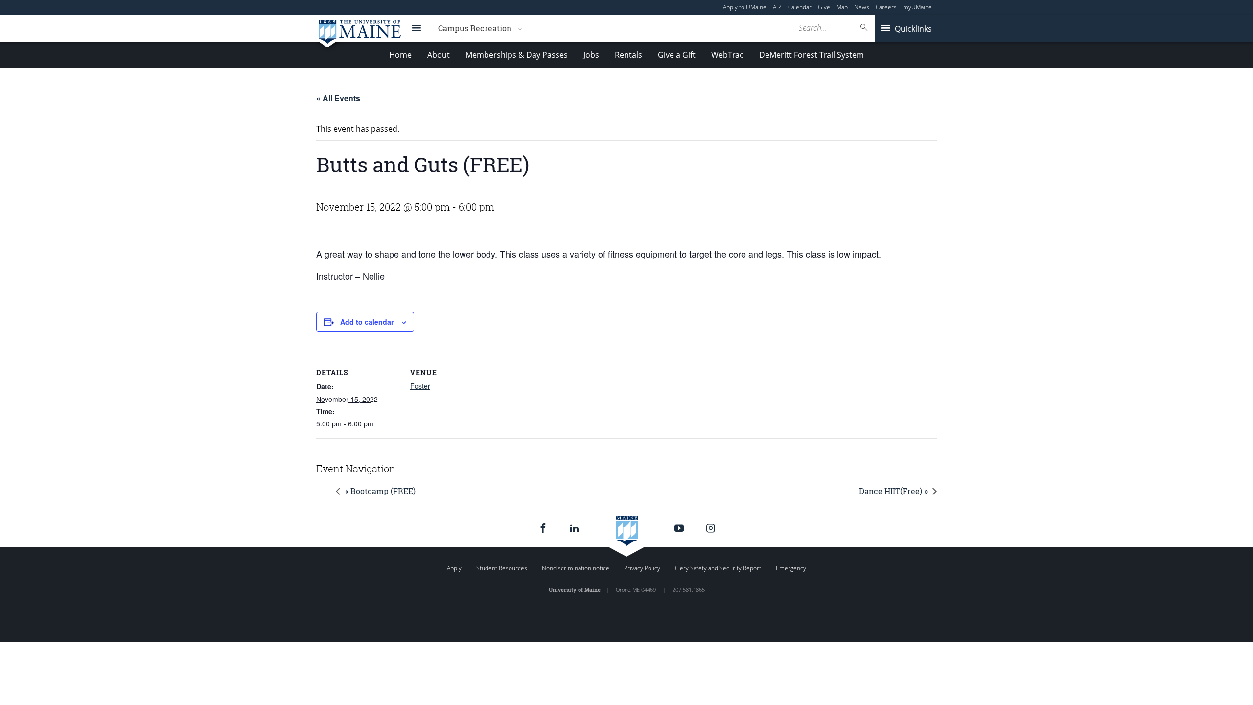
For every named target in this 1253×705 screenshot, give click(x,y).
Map (842, 7)
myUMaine (917, 7)
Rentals (628, 54)
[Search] (864, 28)
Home (400, 54)
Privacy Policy (642, 568)
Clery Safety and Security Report (718, 568)
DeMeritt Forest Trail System (811, 54)
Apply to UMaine (744, 7)
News (861, 7)
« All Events (338, 98)
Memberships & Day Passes (516, 54)
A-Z (777, 7)
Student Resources (501, 568)
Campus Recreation (474, 28)
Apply (454, 568)
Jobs (591, 54)
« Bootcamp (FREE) (380, 491)
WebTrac (727, 54)
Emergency (791, 568)
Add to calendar (367, 322)
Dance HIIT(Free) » (893, 491)
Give (824, 7)
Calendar (800, 7)
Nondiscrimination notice (575, 568)
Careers (886, 7)
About (438, 54)
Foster (420, 386)
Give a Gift (677, 54)
